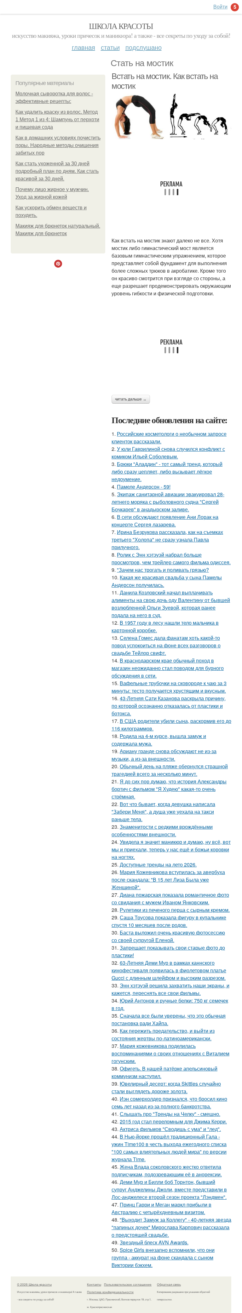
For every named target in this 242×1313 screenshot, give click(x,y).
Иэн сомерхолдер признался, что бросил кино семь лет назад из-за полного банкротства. (169, 1102)
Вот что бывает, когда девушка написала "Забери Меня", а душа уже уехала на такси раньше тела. (163, 811)
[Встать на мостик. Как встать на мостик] (171, 116)
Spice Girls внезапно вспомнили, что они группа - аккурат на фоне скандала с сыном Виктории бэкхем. (163, 1257)
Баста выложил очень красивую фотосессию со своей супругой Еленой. (168, 936)
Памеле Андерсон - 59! (143, 486)
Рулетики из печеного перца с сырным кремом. (175, 909)
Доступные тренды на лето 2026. (158, 864)
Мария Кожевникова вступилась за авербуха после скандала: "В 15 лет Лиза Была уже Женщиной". (168, 879)
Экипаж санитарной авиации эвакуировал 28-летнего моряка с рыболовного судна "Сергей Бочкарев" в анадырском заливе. (168, 502)
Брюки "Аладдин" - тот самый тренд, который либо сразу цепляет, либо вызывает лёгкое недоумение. (167, 471)
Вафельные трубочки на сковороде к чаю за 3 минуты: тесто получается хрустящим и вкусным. (169, 686)
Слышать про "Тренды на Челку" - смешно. (170, 1113)
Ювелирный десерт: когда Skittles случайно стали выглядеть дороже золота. (166, 1087)
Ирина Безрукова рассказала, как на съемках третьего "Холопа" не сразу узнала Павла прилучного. (167, 539)
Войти (220, 6)
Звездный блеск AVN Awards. (154, 1242)
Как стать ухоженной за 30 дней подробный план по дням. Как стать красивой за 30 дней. (57, 171)
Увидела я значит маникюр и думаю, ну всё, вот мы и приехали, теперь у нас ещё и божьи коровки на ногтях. (171, 849)
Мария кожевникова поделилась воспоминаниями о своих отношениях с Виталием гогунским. (170, 1053)
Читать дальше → (131, 399)
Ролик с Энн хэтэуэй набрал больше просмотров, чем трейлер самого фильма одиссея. (171, 558)
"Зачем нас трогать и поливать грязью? (163, 569)
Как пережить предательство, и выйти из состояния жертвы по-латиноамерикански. (163, 1034)
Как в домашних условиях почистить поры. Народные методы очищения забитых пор (58, 145)
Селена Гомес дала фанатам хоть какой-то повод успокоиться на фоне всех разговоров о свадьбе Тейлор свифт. (166, 645)
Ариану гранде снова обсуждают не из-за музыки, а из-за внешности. (164, 754)
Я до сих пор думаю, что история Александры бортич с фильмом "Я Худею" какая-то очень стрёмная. (169, 789)
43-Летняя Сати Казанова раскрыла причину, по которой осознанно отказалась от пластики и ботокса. (169, 706)
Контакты (94, 1284)
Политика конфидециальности (110, 1292)
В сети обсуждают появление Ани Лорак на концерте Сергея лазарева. (165, 520)
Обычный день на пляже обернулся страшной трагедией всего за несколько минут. (170, 770)
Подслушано (143, 47)
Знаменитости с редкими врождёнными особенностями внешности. (162, 830)
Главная (83, 47)
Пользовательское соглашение (128, 1284)
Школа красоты (121, 25)
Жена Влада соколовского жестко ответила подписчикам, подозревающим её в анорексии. (167, 1170)
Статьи (110, 47)
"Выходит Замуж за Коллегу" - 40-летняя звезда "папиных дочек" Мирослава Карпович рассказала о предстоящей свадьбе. (171, 1227)
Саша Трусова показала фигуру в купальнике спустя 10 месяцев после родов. (169, 921)
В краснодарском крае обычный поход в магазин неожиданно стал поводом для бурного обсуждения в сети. (168, 668)
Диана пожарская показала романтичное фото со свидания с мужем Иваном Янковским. (170, 898)
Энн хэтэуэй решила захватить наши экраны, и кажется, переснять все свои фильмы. (170, 989)
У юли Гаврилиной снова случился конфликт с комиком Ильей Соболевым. (168, 452)
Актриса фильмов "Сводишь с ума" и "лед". (170, 1129)
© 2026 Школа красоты (34, 1284)
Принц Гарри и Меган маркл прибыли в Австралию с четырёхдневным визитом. (161, 1208)
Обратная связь (169, 1284)
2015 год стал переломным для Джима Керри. (173, 1121)
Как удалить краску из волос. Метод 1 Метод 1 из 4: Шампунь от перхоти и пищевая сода (57, 119)
